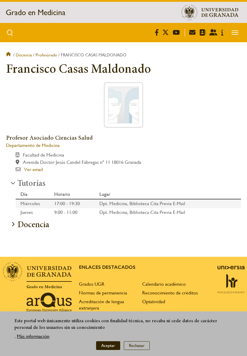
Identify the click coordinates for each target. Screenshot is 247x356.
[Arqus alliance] (49, 302)
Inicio (9, 55)
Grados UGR (92, 284)
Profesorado (46, 54)
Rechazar (137, 345)
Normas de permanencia (103, 293)
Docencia (24, 54)
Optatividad (153, 301)
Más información (33, 336)
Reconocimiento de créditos (170, 293)
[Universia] (231, 267)
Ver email (33, 169)
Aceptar (108, 345)
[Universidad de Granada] (210, 12)
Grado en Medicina (35, 12)
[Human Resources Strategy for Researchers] (231, 283)
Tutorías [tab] (31, 184)
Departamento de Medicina (33, 145)
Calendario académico (164, 284)
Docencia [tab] (33, 225)
